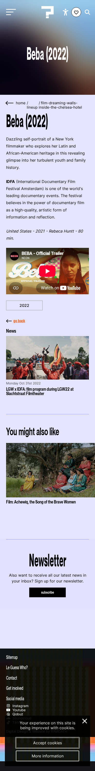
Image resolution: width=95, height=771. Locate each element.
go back (19, 320)
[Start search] (86, 12)
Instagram (19, 706)
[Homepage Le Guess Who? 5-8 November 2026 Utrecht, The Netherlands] (47, 12)
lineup (32, 107)
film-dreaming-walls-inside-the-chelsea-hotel (60, 105)
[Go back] (9, 103)
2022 (24, 305)
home (21, 103)
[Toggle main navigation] (9, 12)
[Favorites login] (76, 12)
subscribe (47, 592)
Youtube (18, 710)
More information (48, 756)
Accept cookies (47, 742)
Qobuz (17, 714)
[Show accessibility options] (66, 12)
